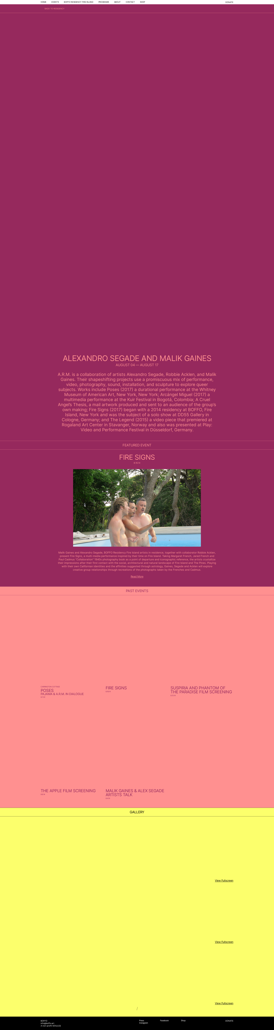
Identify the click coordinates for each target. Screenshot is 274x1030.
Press (141, 1020)
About (117, 2)
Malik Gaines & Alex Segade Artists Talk (135, 792)
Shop (142, 2)
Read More (137, 576)
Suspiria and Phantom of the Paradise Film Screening (201, 689)
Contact (130, 2)
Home (43, 2)
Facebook (164, 1020)
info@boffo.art (47, 1023)
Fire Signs (137, 457)
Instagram (143, 1023)
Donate (229, 2)
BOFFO (44, 1021)
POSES (47, 690)
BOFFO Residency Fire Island (78, 2)
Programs (103, 2)
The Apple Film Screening (68, 790)
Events (55, 2)
